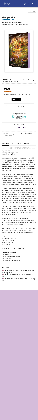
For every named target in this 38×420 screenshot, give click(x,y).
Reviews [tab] (26, 143)
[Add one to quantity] (10, 100)
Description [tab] (5, 143)
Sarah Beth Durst (8, 20)
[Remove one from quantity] (5, 100)
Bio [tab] (13, 143)
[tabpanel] (19, 216)
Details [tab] (19, 143)
